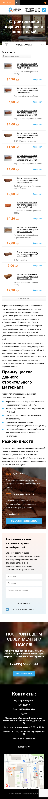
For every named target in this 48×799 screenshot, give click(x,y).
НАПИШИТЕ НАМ (24, 747)
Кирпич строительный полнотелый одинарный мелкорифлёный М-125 (27, 135)
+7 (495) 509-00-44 (32, 9)
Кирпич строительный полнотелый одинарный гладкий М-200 (27, 90)
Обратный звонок (44, 10)
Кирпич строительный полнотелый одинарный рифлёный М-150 (27, 205)
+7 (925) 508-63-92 (32, 11)
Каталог (7, 3)
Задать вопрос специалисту (24, 521)
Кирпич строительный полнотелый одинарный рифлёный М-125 (27, 180)
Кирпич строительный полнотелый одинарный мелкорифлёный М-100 (27, 113)
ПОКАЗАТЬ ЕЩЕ (24, 299)
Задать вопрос (24, 603)
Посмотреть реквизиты (24, 738)
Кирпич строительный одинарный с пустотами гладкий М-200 (27, 66)
